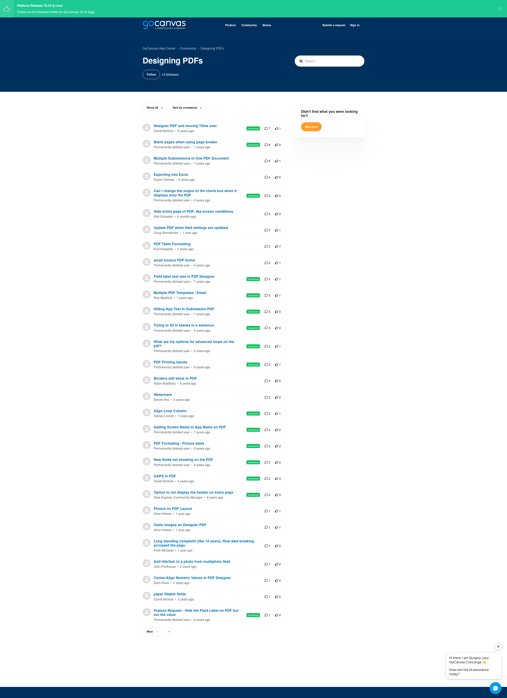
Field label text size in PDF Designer (184, 276)
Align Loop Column (170, 410)
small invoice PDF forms (174, 260)
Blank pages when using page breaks (185, 141)
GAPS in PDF (165, 475)
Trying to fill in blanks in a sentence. (184, 325)
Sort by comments (185, 107)
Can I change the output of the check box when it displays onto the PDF (195, 192)
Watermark (163, 394)
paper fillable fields (170, 593)
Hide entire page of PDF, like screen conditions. (194, 211)
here (91, 12)
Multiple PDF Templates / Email (180, 292)
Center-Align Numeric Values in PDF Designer (192, 577)
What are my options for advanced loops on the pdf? (194, 343)
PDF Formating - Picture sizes (179, 443)
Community (249, 25)
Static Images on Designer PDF (180, 524)
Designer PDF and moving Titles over (185, 125)
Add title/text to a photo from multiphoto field (192, 561)
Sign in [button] (355, 25)
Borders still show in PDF (175, 378)
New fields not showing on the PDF (183, 459)
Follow (151, 74)
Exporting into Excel (171, 174)
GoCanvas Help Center (159, 48)
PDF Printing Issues (170, 361)
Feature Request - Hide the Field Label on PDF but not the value (196, 612)
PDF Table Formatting (172, 243)
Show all (153, 107)
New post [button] (311, 127)
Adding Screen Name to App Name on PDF (190, 426)
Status (266, 25)
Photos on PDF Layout (173, 508)
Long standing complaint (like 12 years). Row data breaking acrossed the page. (204, 543)
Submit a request (333, 25)
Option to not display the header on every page (193, 492)
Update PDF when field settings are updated (191, 227)
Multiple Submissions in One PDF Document (191, 158)
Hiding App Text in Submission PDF (184, 308)
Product (230, 25)
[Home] (164, 25)
